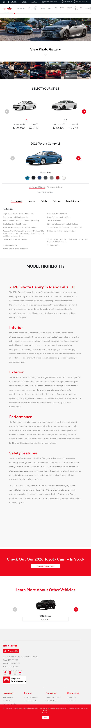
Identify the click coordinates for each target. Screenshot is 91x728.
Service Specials (30, 700)
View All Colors (38, 186)
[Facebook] (5, 672)
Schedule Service (30, 697)
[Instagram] (10, 672)
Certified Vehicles (10, 704)
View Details (45, 619)
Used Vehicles (8, 700)
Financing (51, 692)
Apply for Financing (53, 697)
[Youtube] (20, 672)
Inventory (8, 692)
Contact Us (12, 651)
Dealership (73, 692)
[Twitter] (15, 672)
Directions (71, 700)
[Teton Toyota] (9, 8)
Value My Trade (51, 700)
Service (28, 692)
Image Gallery (55, 186)
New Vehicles (8, 697)
